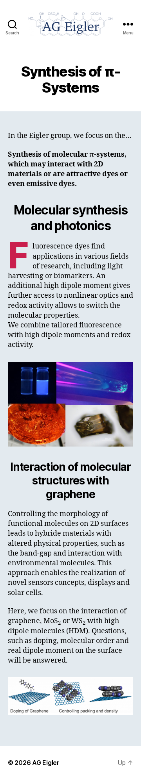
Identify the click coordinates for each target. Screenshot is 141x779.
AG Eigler (46, 762)
